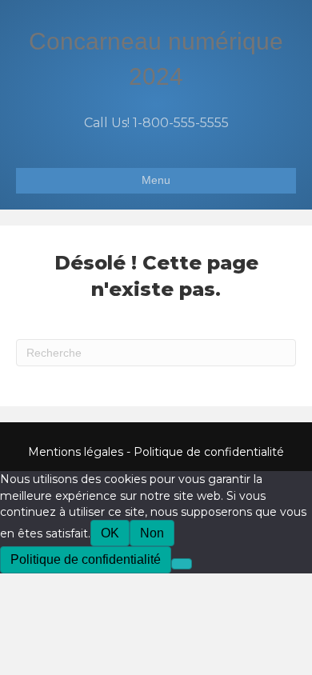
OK (110, 533)
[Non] (181, 563)
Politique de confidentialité (209, 452)
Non (152, 533)
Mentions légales (75, 452)
